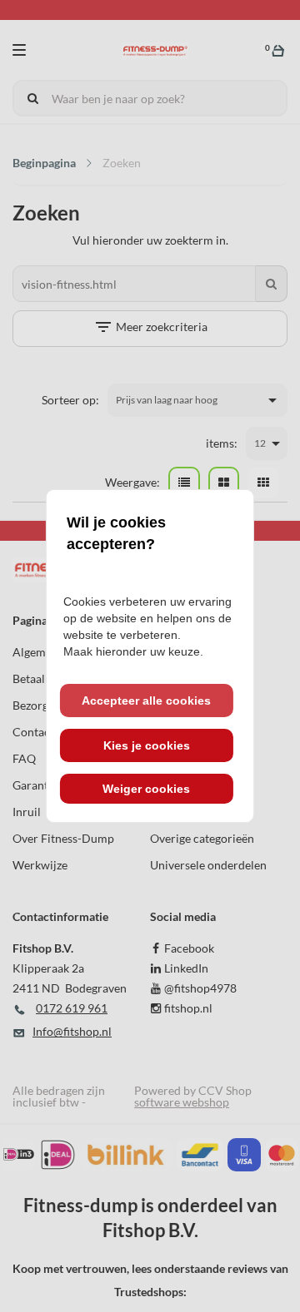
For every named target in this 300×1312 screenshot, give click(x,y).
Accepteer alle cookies (146, 700)
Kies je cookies (146, 745)
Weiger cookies (146, 788)
